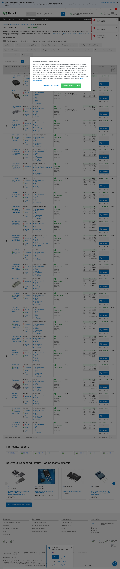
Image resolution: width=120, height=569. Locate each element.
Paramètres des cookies (51, 85)
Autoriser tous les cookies (71, 85)
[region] (60, 74)
